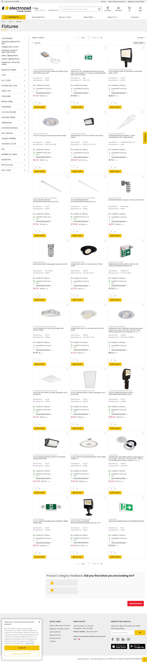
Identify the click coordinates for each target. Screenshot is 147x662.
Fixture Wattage (9, 86)
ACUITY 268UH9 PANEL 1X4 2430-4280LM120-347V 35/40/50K (88, 393)
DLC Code (6, 80)
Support (7, 1)
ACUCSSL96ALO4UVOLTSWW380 (83, 198)
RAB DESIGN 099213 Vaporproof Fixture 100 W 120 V (126, 200)
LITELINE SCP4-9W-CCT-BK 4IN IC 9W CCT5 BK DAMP (87, 265)
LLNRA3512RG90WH (40, 134)
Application (7, 165)
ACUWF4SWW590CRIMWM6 (43, 69)
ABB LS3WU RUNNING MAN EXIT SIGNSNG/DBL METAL (126, 521)
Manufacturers (9, 70)
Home (3, 22)
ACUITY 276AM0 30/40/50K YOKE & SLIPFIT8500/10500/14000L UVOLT (121, 393)
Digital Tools (65, 17)
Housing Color (9, 144)
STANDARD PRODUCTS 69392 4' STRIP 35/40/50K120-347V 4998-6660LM (122, 136)
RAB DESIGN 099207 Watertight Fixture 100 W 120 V (50, 264)
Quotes (103, 1)
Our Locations (55, 632)
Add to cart (39, 107)
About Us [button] (112, 17)
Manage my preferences (22, 654)
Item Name (6, 96)
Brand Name (7, 101)
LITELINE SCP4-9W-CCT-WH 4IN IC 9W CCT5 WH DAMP (87, 329)
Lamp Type (6, 91)
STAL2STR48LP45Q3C (116, 134)
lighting (11, 22)
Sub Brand (6, 107)
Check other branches (43, 93)
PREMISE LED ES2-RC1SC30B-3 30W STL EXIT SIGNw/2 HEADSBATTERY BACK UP (123, 265)
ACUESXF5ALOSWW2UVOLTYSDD (120, 69)
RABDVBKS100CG (115, 198)
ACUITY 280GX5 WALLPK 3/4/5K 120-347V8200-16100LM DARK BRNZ (49, 458)
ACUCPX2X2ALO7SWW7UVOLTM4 (45, 391)
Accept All (22, 648)
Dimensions (7, 123)
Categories (7, 38)
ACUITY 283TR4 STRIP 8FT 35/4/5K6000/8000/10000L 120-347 (83, 200)
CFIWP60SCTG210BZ (78, 134)
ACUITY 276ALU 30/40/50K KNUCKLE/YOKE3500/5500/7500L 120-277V (86, 522)
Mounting (6, 160)
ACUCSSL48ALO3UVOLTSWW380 (45, 198)
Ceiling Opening (9, 138)
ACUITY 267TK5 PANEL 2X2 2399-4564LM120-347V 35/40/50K (50, 393)
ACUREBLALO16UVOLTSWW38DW (82, 455)
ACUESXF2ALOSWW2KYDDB (80, 519)
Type (4, 75)
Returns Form (55, 635)
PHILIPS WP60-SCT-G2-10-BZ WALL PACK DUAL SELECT (87, 136)
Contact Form (55, 638)
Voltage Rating (9, 112)
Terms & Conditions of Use (99, 659)
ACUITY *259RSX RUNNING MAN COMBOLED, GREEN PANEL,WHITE (50, 522)
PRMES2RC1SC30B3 (116, 262)
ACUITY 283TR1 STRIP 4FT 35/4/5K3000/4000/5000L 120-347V (45, 200)
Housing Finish (8, 117)
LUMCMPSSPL (75, 69)
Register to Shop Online (136, 1)
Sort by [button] (140, 37)
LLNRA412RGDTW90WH (117, 326)
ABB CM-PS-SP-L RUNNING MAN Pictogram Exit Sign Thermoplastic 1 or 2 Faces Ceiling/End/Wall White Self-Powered (88, 73)
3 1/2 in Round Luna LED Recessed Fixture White (49, 135)
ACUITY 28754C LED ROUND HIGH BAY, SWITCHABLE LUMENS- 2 (88, 458)
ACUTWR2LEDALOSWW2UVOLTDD (45, 455)
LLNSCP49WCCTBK (77, 262)
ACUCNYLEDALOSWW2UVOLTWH (44, 326)
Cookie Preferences (83, 658)
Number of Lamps (9, 154)
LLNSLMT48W (113, 455)
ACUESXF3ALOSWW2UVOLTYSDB (120, 391)
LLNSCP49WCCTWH (78, 326)
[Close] (39, 622)
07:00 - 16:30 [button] (39, 10)
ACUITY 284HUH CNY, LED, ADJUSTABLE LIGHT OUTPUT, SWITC (48, 329)
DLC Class (6, 170)
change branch (53, 10)
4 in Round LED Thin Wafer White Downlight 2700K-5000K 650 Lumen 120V (50, 72)
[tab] (13, 38)
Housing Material (10, 128)
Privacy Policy (29, 643)
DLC (3, 149)
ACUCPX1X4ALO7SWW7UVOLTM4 (82, 391)
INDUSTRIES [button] (88, 17)
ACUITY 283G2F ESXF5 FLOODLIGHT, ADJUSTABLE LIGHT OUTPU (125, 72)
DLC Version (7, 133)
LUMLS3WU (113, 519)
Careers (53, 641)
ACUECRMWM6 (38, 519)
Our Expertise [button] (38, 17)
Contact (135, 17)
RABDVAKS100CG (39, 262)
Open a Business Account (117, 1)
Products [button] (14, 17)
